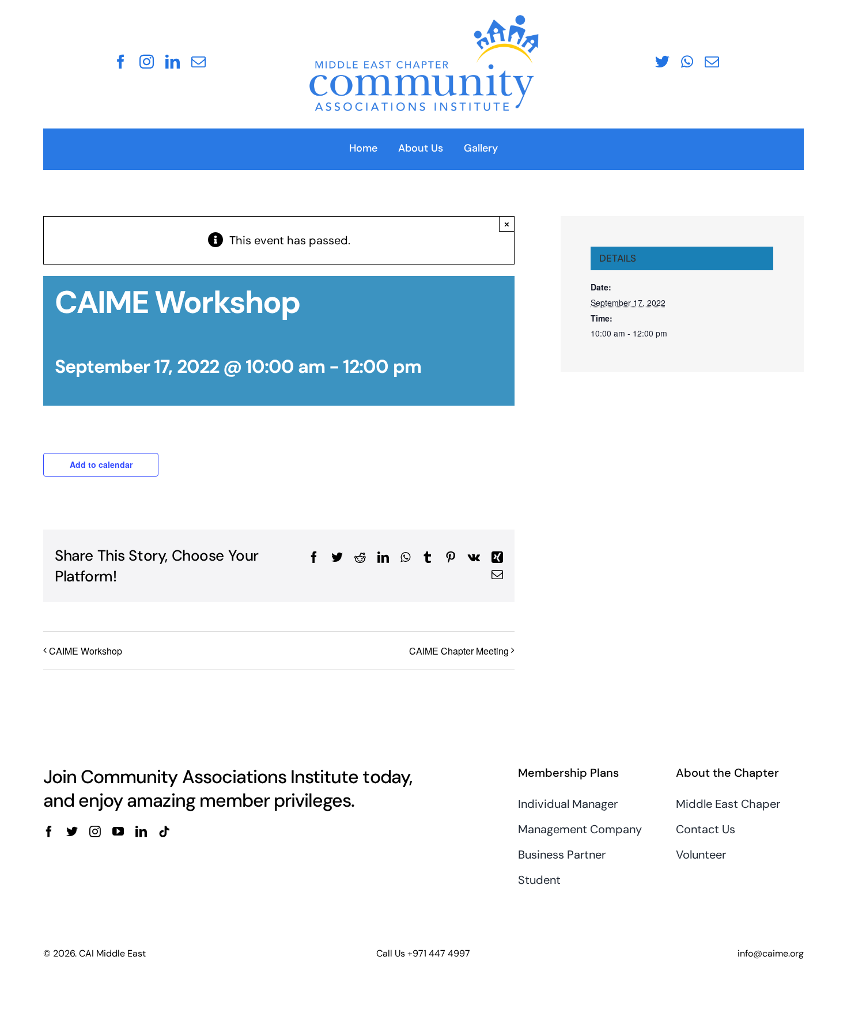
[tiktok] (164, 831)
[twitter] (662, 61)
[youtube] (118, 831)
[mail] (198, 61)
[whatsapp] (687, 61)
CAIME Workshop (85, 650)
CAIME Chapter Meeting (459, 650)
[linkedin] (172, 61)
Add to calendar (101, 464)
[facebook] (121, 61)
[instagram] (146, 61)
